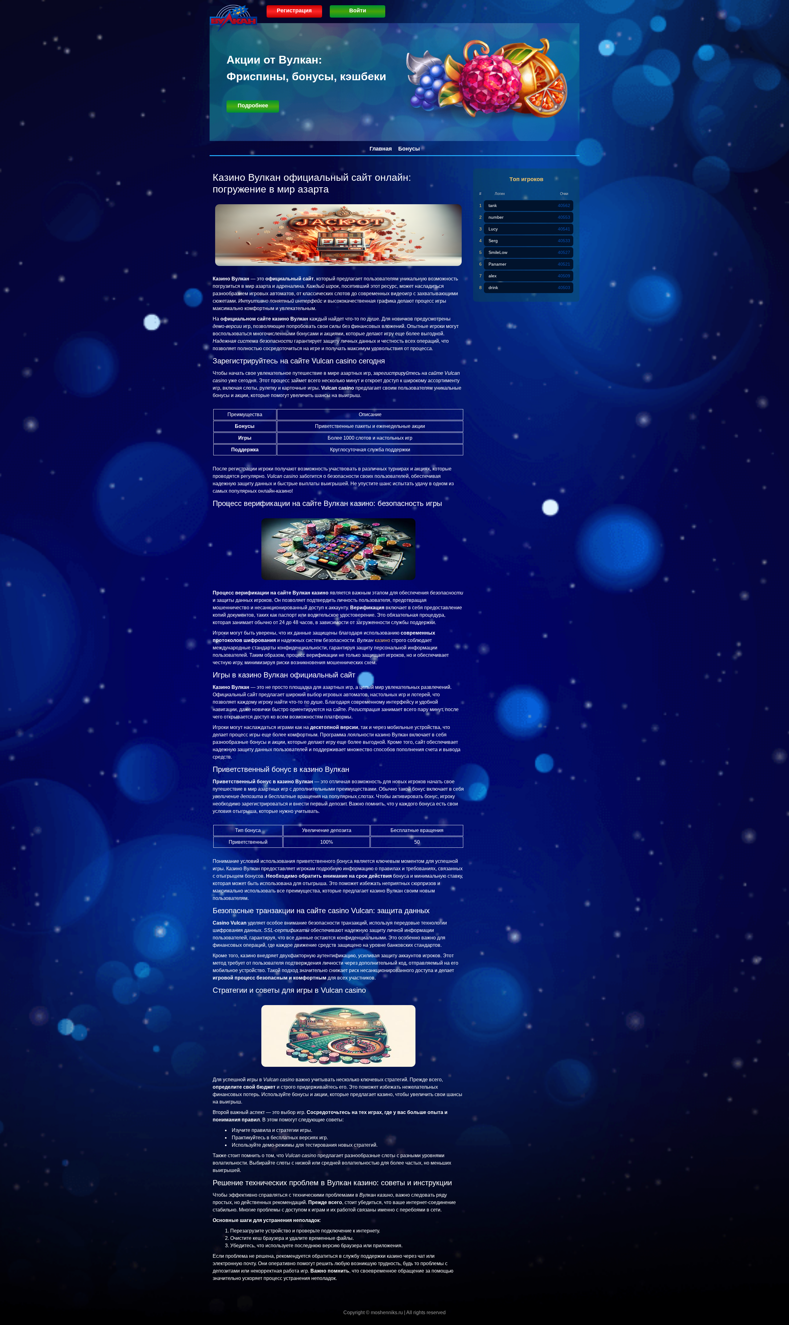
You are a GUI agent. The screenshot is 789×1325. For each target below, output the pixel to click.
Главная (381, 149)
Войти (357, 10)
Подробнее (253, 105)
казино (382, 640)
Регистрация (294, 10)
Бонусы (409, 149)
